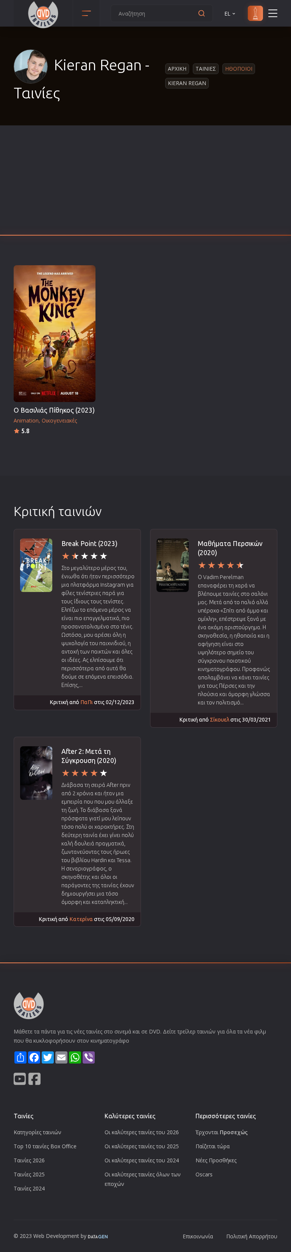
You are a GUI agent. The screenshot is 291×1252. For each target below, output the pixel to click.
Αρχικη (177, 68)
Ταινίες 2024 (29, 1188)
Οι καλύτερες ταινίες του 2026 (142, 1132)
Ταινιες (206, 68)
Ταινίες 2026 (29, 1160)
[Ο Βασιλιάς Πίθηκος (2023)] (54, 333)
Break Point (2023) (89, 543)
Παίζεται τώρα (213, 1146)
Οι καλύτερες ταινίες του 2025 (142, 1146)
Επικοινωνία (198, 1236)
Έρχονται (222, 1132)
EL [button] (227, 13)
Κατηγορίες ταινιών (37, 1132)
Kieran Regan (187, 83)
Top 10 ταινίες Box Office (45, 1146)
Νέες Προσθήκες (216, 1160)
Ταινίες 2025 (29, 1174)
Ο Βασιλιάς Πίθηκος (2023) (54, 410)
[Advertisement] (145, 182)
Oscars (204, 1174)
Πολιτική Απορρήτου (251, 1236)
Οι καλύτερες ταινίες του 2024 (142, 1160)
